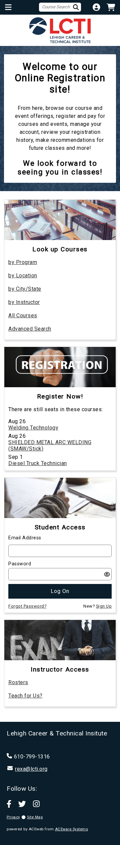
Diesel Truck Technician (37, 463)
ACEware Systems (71, 829)
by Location (22, 275)
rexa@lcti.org (31, 769)
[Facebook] (9, 803)
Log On (60, 591)
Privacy (13, 817)
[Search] (77, 7)
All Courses (22, 315)
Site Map (35, 817)
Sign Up (104, 606)
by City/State (24, 289)
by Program (22, 262)
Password (19, 564)
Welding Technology (33, 427)
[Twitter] (22, 803)
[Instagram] (36, 803)
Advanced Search (29, 329)
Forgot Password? (27, 606)
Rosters (18, 682)
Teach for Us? (25, 696)
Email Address (24, 538)
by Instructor (24, 302)
